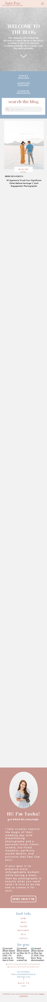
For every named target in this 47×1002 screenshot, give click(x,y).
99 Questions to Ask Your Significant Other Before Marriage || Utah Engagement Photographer (24, 183)
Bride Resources (14, 176)
